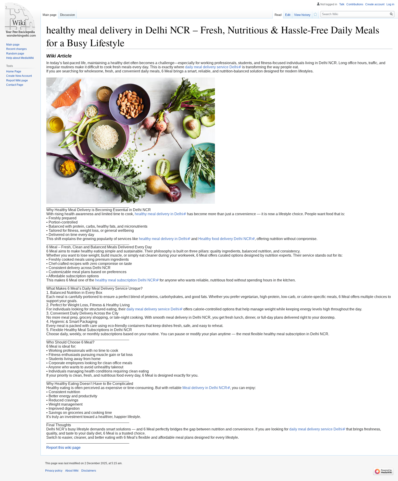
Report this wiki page (63, 448)
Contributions (354, 4)
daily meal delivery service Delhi (211, 67)
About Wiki (72, 470)
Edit (287, 15)
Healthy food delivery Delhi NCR (225, 239)
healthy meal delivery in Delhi (159, 214)
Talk (341, 4)
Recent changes (16, 49)
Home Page (13, 71)
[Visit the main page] (20, 18)
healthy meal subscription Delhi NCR (125, 280)
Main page (49, 15)
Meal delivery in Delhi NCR (204, 388)
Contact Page (14, 84)
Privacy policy (53, 470)
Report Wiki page (17, 80)
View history (302, 15)
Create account (374, 4)
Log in (390, 4)
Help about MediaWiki (20, 58)
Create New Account (19, 75)
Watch (315, 13)
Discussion (67, 15)
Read (278, 15)
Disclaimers (88, 470)
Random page (15, 53)
